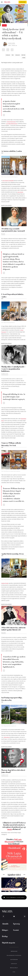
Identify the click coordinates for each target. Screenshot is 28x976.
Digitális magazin (8, 942)
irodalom (17, 55)
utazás (23, 57)
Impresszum (14, 951)
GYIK (14, 971)
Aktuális (4, 25)
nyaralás (8, 55)
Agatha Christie (4, 583)
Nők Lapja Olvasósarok (13, 840)
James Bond (7, 737)
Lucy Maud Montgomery (11, 123)
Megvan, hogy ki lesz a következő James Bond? (13, 771)
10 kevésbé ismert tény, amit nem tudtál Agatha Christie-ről (13, 628)
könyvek (23, 55)
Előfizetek (23, 2)
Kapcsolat (14, 963)
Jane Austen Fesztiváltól (8, 180)
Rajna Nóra (11, 43)
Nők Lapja (7, 2)
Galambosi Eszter (4, 373)
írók (13, 55)
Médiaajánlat (14, 967)
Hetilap (5, 936)
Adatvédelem (14, 959)
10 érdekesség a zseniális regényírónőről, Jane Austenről (13, 229)
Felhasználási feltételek (14, 955)
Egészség (16, 923)
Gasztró (16, 930)
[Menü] (2, 2)
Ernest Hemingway (11, 121)
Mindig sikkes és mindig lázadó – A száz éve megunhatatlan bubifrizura (13, 368)
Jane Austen (20, 192)
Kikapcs (5, 930)
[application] (14, 885)
